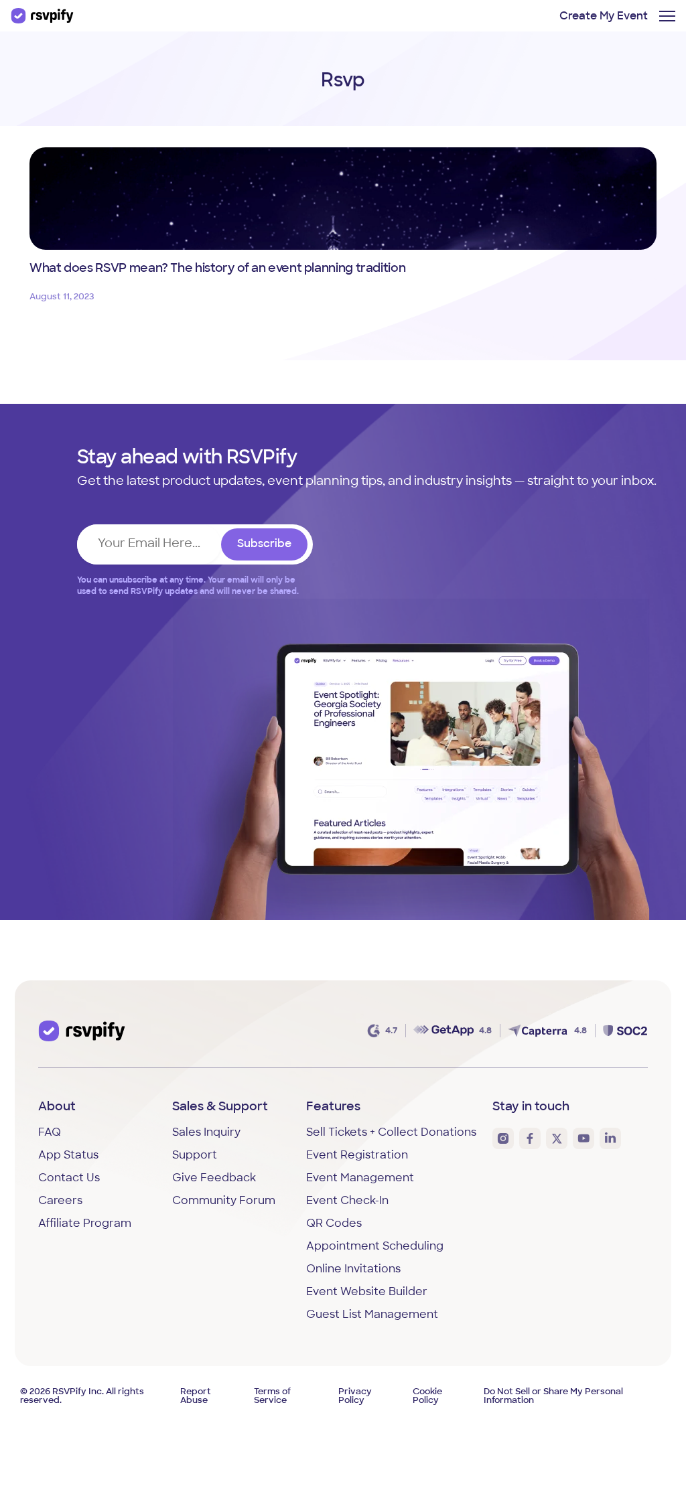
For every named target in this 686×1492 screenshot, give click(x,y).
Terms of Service (272, 1396)
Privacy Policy (355, 1396)
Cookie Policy (427, 1396)
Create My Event (603, 16)
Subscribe (264, 544)
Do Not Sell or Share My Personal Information (553, 1396)
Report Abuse (195, 1396)
